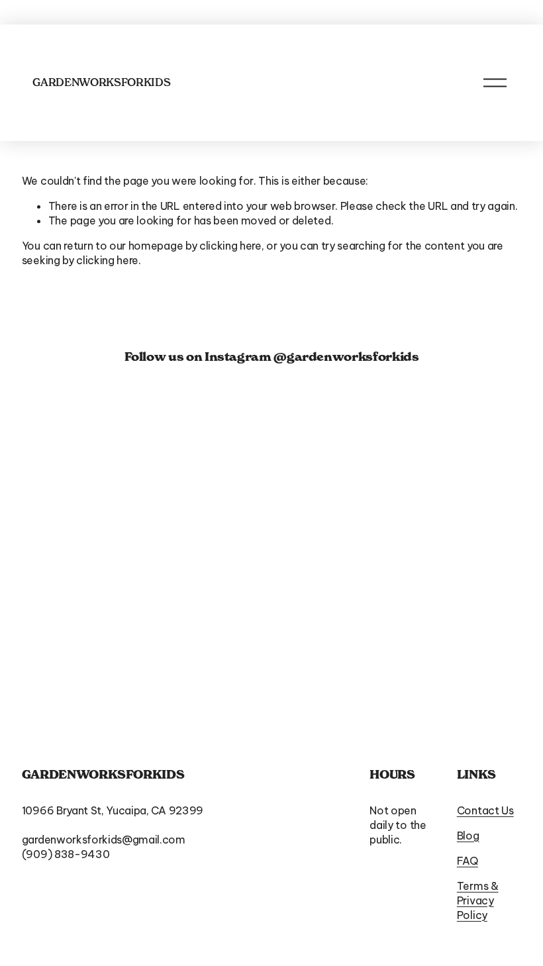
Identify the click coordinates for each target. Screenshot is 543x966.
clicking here (230, 245)
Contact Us (485, 810)
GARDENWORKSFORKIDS (101, 82)
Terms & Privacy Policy (478, 900)
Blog (468, 835)
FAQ (467, 860)
